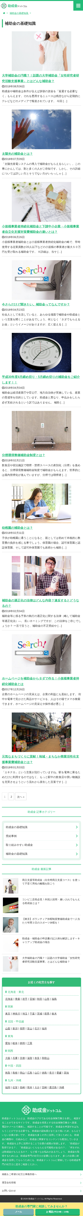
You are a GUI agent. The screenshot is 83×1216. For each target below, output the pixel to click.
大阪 (7, 1058)
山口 (37, 1072)
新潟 (15, 1028)
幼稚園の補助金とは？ (17, 527)
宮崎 (44, 1087)
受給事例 (11, 836)
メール (18, 1211)
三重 (29, 1043)
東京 (7, 1013)
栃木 (54, 1013)
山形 (46, 998)
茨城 (39, 1013)
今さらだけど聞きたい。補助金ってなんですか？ (36, 304)
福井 (44, 1028)
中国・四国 (14, 1065)
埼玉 (24, 1013)
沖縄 (61, 1087)
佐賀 (15, 1087)
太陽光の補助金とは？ (17, 153)
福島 (54, 998)
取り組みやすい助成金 (19, 844)
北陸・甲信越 (16, 1021)
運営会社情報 (9, 1182)
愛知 (7, 1043)
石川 (37, 1028)
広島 (29, 1072)
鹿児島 (53, 1087)
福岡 (7, 1087)
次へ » (20, 796)
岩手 (24, 998)
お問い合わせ (9, 1190)
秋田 (39, 998)
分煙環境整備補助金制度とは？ (23, 455)
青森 (17, 998)
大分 (37, 1087)
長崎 (22, 1087)
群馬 (46, 1013)
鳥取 (7, 1072)
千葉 (32, 1013)
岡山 (22, 1072)
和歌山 (45, 1058)
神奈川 (16, 1013)
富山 (29, 1028)
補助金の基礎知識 (16, 853)
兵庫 (15, 1058)
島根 (15, 1072)
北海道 (9, 998)
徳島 (44, 1072)
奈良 (37, 1058)
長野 (22, 1028)
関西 (10, 1050)
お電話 (57, 1211)
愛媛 (59, 1072)
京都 (22, 1058)
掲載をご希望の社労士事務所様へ (19, 1174)
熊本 (29, 1087)
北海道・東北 (16, 991)
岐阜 (15, 1043)
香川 (51, 1072)
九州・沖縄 (14, 1080)
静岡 (22, 1043)
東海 (10, 1036)
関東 (10, 1006)
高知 (66, 1072)
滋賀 (29, 1058)
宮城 (32, 998)
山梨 (7, 1028)
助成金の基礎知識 (16, 827)
